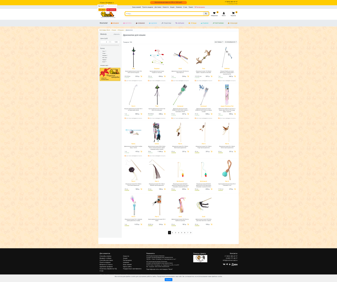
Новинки (179, 7)
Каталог (104, 23)
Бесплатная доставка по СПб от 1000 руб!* (168, 2)
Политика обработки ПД (108, 269)
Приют (191, 7)
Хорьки (181, 23)
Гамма (104, 59)
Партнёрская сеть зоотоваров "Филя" (159, 269)
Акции (172, 7)
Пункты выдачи (147, 7)
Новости (166, 7)
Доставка (158, 7)
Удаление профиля (106, 266)
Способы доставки (106, 260)
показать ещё (104, 65)
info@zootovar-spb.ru (230, 260)
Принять (168, 280)
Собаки (141, 23)
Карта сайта (127, 266)
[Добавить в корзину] (141, 76)
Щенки (154, 23)
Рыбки (205, 23)
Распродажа (200, 7)
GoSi (103, 61)
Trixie (103, 53)
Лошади (233, 23)
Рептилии (219, 23)
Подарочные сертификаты (132, 269)
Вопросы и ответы (106, 264)
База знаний (136, 7)
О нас (185, 7)
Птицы (193, 23)
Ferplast (104, 55)
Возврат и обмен (105, 258)
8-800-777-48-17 (231, 258)
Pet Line (104, 57)
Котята (128, 23)
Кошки (116, 23)
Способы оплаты (105, 256)
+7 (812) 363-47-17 (230, 256)
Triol (103, 51)
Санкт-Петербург (107, 2)
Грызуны (167, 23)
